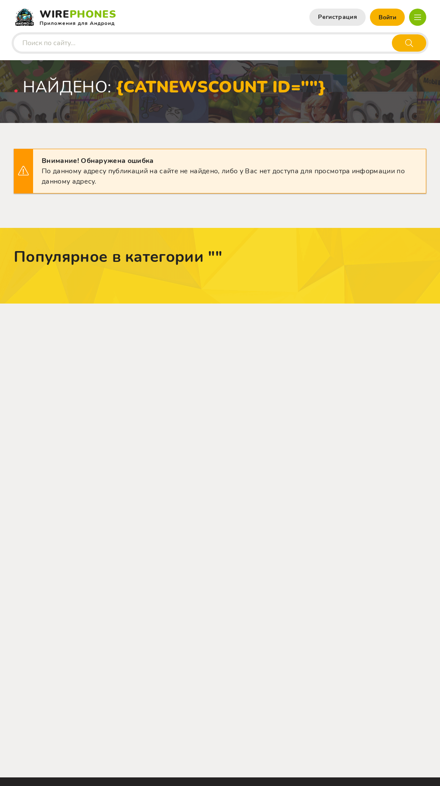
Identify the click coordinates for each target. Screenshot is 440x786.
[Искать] (409, 43)
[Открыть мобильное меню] (417, 17)
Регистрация (337, 17)
